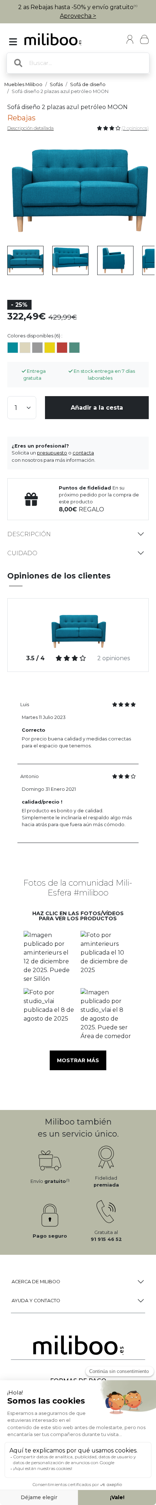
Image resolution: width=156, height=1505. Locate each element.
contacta (83, 453)
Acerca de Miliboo (36, 1281)
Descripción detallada (30, 128)
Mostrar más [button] (78, 1060)
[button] (49, 957)
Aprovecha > (78, 15)
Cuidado (22, 553)
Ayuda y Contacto (36, 1300)
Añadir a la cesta (97, 407)
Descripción (29, 534)
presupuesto (52, 453)
